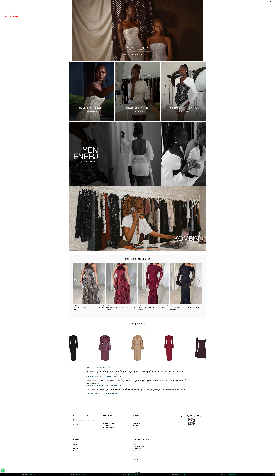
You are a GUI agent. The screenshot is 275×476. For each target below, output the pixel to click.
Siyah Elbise (105, 421)
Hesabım (75, 442)
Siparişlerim (75, 444)
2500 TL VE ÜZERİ (104, 474)
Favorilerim (75, 448)
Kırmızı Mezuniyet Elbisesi (109, 434)
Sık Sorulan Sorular (137, 448)
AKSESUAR (9, 32)
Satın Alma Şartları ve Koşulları (80, 469)
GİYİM (7, 24)
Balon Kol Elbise (136, 429)
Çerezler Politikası (101, 469)
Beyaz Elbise (106, 418)
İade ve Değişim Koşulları (138, 446)
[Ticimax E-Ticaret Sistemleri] (137, 472)
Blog (134, 457)
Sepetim (75, 446)
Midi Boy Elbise (136, 423)
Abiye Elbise (135, 421)
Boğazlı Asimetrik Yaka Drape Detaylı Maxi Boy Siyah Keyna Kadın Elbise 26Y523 (164, 307)
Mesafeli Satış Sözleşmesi (138, 452)
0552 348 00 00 (79, 419)
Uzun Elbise (135, 427)
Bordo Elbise (106, 429)
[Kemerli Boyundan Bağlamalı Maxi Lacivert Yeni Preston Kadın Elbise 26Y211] (196, 283)
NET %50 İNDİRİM (11, 16)
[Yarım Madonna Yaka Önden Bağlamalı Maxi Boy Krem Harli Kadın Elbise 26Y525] (99, 283)
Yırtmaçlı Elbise (136, 434)
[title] (137, 30)
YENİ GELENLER (11, 13)
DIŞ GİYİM (8, 21)
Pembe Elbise (106, 436)
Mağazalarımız (136, 455)
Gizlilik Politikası (92, 469)
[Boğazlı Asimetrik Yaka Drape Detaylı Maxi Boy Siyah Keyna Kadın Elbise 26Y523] (164, 283)
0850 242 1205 (79, 424)
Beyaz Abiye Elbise (107, 425)
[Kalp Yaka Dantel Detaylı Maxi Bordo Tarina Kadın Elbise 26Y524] (132, 283)
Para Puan (75, 450)
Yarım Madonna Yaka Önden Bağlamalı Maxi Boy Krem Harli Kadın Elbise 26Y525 (99, 307)
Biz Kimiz (135, 442)
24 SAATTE (54, 474)
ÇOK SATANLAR (11, 29)
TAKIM (7, 27)
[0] (269, 2)
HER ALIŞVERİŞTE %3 (154, 474)
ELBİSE (7, 19)
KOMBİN (8, 35)
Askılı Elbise (135, 425)
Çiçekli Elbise (136, 431)
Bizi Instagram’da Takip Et (137, 328)
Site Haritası (135, 459)
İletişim (134, 444)
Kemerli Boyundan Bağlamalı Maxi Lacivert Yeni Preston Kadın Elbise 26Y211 (196, 307)
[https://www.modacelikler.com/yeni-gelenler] (137, 154)
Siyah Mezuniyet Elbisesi (108, 423)
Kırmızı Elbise (106, 431)
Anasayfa (8, 11)
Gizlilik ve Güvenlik (137, 450)
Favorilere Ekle (81, 305)
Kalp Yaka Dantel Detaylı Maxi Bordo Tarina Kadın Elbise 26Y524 (131, 307)
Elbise (134, 418)
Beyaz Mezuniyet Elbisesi (108, 427)
